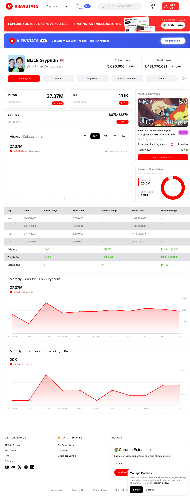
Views (15, 136)
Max (124, 136)
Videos (58, 78)
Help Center (10, 450)
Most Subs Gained (67, 456)
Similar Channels (127, 78)
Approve (136, 489)
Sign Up (172, 6)
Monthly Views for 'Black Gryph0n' (35, 279)
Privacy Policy (100, 490)
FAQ (7, 456)
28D (95, 136)
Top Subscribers (66, 445)
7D (84, 136)
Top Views (63, 450)
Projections (93, 78)
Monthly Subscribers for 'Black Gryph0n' (39, 351)
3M (105, 136)
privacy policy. (161, 483)
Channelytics (24, 78)
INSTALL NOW (175, 25)
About (161, 78)
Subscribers (33, 136)
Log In (153, 6)
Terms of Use (78, 490)
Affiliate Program (13, 445)
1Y (115, 136)
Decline (150, 489)
